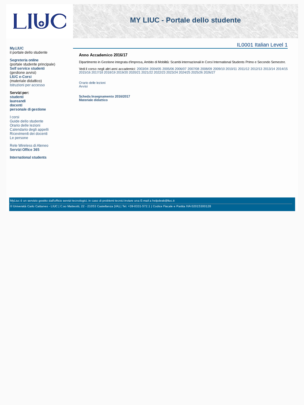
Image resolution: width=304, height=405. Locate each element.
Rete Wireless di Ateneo (29, 145)
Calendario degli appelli (29, 129)
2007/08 (193, 69)
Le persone (19, 138)
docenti (16, 105)
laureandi (18, 101)
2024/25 (184, 72)
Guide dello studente (26, 121)
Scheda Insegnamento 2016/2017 (104, 96)
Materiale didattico (93, 100)
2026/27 (209, 72)
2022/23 (159, 72)
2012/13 (256, 69)
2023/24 (172, 72)
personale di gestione (28, 109)
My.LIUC (17, 48)
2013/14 (269, 69)
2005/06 (168, 69)
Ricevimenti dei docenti (29, 134)
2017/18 (97, 72)
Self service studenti (27, 68)
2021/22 (147, 72)
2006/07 (180, 69)
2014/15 (282, 69)
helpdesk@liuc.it (163, 200)
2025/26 (197, 72)
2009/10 (219, 69)
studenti (16, 97)
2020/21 (134, 72)
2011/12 (243, 69)
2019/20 (122, 72)
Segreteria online (24, 60)
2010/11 (231, 69)
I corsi (14, 117)
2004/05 (155, 69)
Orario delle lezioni (25, 125)
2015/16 (85, 72)
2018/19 (109, 72)
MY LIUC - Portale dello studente (185, 20)
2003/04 (142, 69)
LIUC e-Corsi (20, 77)
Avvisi (83, 86)
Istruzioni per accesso (27, 85)
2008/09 (206, 69)
